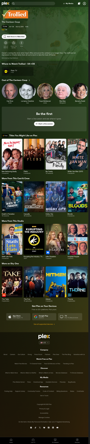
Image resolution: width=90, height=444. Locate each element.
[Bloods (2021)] (78, 199)
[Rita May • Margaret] (62, 93)
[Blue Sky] (44, 427)
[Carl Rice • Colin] (10, 93)
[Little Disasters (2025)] (56, 241)
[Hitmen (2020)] (56, 284)
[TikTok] (35, 427)
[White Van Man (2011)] (78, 156)
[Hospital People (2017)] (78, 241)
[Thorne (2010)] (78, 284)
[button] (84, 3)
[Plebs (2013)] (34, 156)
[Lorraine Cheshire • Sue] (27, 93)
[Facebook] (48, 427)
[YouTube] (57, 427)
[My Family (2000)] (56, 156)
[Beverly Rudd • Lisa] (80, 93)
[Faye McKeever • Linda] (45, 93)
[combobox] (35, 3)
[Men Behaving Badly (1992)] (12, 156)
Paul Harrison (14, 58)
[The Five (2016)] (34, 284)
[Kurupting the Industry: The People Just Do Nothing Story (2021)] (34, 241)
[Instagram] (31, 427)
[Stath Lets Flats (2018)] (12, 241)
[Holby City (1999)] (56, 199)
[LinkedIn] (53, 427)
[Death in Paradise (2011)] (12, 199)
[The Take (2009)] (12, 284)
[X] (40, 427)
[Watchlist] (79, 3)
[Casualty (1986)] (34, 199)
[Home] (5, 3)
